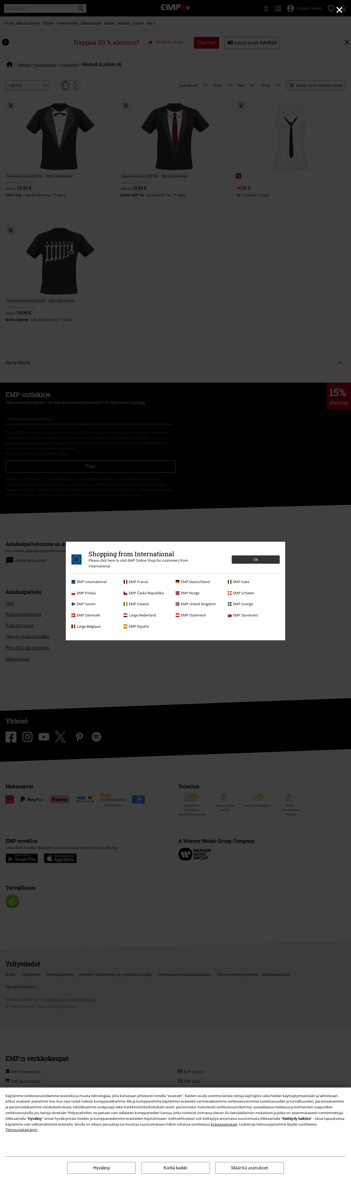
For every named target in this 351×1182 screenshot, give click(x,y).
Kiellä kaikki (175, 1168)
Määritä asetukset (249, 1168)
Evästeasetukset (224, 1124)
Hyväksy (101, 1168)
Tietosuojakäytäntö (21, 1129)
